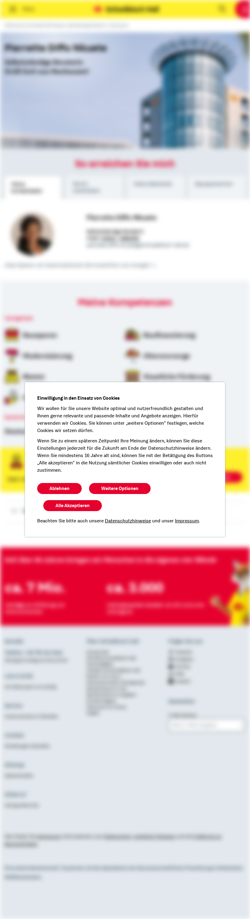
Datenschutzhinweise (128, 521)
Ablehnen (59, 488)
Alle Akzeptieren (72, 506)
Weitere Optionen (119, 488)
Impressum (187, 521)
